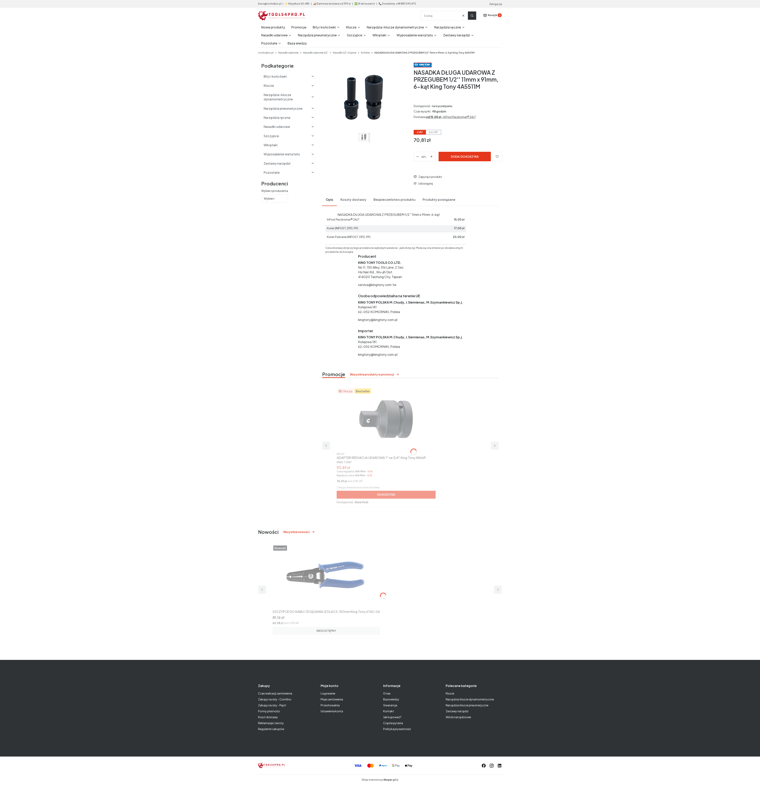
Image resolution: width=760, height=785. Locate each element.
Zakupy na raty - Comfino (274, 699)
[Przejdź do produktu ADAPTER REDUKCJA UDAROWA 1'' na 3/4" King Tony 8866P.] (386, 419)
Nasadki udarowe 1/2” (315, 52)
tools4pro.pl (266, 52)
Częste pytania (393, 723)
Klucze (450, 693)
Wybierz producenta (274, 190)
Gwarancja (390, 705)
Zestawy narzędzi (457, 711)
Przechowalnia (330, 705)
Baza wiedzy (391, 699)
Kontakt (388, 711)
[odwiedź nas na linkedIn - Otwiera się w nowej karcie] (499, 765)
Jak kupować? (392, 717)
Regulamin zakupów (271, 729)
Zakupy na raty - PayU (272, 705)
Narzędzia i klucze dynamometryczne (470, 699)
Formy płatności (269, 711)
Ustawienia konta (332, 711)
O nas (386, 693)
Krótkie (365, 52)
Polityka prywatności (397, 729)
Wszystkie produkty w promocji (372, 374)
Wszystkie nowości (296, 532)
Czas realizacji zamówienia (275, 693)
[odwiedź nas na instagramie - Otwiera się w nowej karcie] (491, 765)
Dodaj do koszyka (465, 156)
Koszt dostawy (268, 717)
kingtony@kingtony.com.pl (377, 320)
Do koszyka (386, 494)
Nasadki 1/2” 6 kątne (344, 52)
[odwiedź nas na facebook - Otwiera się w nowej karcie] (483, 765)
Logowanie (328, 693)
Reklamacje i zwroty (271, 723)
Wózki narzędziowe (458, 717)
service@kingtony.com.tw (377, 285)
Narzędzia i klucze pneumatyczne (467, 705)
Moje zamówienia (332, 699)
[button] (472, 15)
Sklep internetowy (379, 779)
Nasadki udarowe (288, 52)
